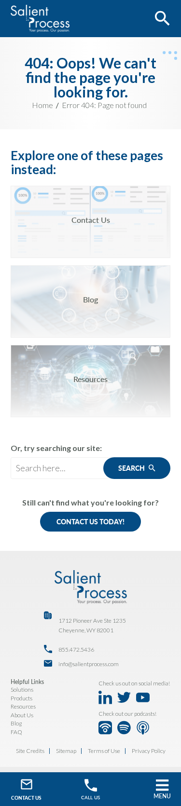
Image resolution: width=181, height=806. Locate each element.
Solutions (22, 689)
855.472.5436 (76, 649)
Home (42, 104)
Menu (162, 796)
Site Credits (30, 751)
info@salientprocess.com (88, 664)
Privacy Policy (149, 751)
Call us (90, 797)
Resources (23, 706)
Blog (16, 723)
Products (21, 698)
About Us (22, 715)
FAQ (16, 732)
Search (132, 468)
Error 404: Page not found (104, 104)
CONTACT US (26, 798)
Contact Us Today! (90, 522)
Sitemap (66, 751)
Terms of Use (104, 751)
